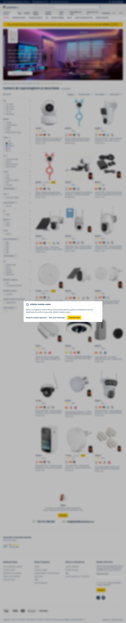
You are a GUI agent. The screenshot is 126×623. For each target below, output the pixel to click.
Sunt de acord (74, 317)
